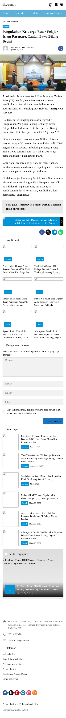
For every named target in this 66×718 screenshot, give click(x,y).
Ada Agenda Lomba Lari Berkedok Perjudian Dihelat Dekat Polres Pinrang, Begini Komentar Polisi (47, 334)
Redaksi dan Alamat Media (15, 674)
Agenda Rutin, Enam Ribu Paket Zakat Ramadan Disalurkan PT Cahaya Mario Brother (16, 334)
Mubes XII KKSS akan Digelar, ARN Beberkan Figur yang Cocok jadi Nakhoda (48, 302)
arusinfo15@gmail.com (18, 640)
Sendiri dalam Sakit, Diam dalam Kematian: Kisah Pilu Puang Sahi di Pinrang (15, 302)
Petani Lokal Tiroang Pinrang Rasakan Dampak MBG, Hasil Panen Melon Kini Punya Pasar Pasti (17, 269)
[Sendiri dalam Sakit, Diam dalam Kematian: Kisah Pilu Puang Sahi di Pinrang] (17, 286)
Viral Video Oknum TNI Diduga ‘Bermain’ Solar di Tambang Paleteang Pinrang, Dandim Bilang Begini (47, 269)
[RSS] (34, 692)
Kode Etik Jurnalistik (12, 659)
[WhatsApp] (60, 232)
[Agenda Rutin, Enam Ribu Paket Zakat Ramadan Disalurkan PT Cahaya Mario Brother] (17, 319)
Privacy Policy (9, 669)
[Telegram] (54, 232)
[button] (51, 5)
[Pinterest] (17, 692)
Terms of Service (10, 679)
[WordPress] (22, 692)
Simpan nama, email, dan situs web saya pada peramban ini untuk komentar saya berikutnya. (34, 411)
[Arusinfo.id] (9, 5)
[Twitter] (48, 232)
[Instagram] (28, 692)
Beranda (8, 259)
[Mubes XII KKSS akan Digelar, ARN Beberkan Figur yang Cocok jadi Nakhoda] (48, 286)
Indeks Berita (9, 654)
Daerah (6, 26)
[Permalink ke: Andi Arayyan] (6, 48)
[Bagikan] (60, 48)
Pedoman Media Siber (13, 664)
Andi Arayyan (15, 47)
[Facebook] (42, 232)
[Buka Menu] (56, 5)
